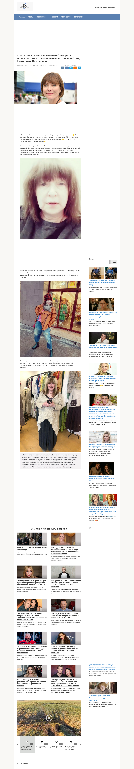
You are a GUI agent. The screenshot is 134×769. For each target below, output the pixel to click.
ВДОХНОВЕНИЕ (42, 17)
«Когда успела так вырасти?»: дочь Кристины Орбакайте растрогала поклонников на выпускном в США (32, 583)
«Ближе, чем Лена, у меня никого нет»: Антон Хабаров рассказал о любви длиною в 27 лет (65, 616)
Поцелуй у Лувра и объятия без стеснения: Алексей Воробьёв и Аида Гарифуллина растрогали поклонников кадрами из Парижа (65, 683)
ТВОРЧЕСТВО (66, 17)
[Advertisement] (67, 35)
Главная (22, 17)
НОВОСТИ (54, 17)
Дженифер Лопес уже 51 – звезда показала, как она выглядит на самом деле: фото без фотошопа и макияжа (102, 667)
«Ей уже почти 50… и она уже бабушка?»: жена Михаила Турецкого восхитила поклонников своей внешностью (32, 617)
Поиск (91, 259)
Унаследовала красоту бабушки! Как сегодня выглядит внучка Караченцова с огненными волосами (103, 348)
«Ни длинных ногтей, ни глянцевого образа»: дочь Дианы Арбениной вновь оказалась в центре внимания (66, 583)
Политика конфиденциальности (104, 7)
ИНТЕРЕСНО (78, 17)
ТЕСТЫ (30, 17)
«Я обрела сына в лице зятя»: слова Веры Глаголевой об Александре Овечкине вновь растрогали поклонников (32, 650)
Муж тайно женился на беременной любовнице (32, 549)
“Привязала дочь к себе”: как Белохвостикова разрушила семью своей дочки (101, 698)
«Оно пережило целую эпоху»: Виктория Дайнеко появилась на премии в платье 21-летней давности (64, 650)
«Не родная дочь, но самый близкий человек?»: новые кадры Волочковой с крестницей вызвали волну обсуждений (65, 550)
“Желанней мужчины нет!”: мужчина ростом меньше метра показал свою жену (102, 283)
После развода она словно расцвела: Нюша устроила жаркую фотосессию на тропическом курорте (31, 683)
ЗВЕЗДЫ (73, 65)
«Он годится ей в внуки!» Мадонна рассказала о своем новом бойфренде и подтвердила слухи (102, 379)
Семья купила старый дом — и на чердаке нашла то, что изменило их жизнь (101, 479)
